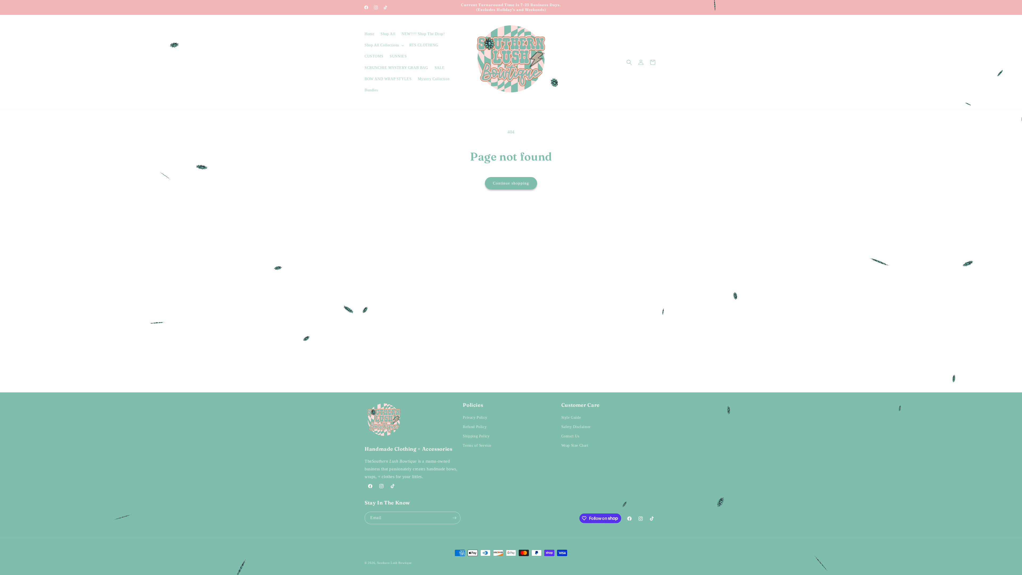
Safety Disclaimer (576, 427)
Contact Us (570, 436)
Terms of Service (477, 445)
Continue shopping (511, 183)
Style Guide (571, 418)
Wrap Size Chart (574, 445)
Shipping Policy (476, 436)
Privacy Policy (475, 418)
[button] (383, 45)
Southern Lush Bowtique (394, 562)
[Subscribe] (454, 518)
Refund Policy (475, 427)
